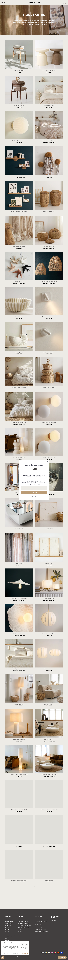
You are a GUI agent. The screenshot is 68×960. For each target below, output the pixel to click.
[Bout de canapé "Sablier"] (19, 442)
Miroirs (7, 929)
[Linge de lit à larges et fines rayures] (49, 125)
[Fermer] (47, 461)
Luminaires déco (9, 921)
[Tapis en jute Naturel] (49, 723)
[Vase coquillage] (19, 336)
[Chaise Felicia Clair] (19, 54)
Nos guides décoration (40, 929)
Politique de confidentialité (41, 931)
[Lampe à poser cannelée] (19, 723)
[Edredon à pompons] (49, 90)
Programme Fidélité (23, 919)
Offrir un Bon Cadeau (23, 921)
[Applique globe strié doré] (49, 442)
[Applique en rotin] (49, 864)
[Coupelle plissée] (19, 301)
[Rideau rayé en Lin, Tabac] (19, 230)
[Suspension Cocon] (49, 653)
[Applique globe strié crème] (49, 406)
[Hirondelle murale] (19, 266)
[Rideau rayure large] (19, 547)
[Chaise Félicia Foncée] (19, 90)
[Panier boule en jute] (49, 230)
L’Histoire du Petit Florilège (41, 919)
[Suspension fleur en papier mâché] (19, 582)
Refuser (6, 953)
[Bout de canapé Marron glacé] (49, 54)
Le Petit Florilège (14, 956)
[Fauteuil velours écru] (49, 688)
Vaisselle (7, 931)
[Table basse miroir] (19, 512)
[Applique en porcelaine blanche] (49, 794)
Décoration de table (10, 936)
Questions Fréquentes (23, 923)
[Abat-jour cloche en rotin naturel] (49, 266)
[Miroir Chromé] (19, 477)
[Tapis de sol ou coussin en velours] (19, 864)
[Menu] (2, 2)
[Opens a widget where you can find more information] (62, 957)
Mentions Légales (39, 924)
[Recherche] (62, 2)
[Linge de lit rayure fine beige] (19, 406)
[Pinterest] (35, 496)
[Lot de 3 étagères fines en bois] (19, 195)
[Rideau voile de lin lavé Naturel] (19, 794)
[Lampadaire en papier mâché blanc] (19, 759)
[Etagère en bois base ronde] (19, 160)
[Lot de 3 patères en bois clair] (49, 160)
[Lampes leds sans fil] (49, 582)
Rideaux (7, 927)
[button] (2, 957)
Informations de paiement (24, 925)
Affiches (7, 934)
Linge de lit (8, 925)
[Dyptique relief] (49, 547)
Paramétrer (15, 953)
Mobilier (7, 919)
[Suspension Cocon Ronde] (49, 618)
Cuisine (7, 940)
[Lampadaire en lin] (19, 829)
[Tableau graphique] (49, 512)
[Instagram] (32, 496)
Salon (6, 938)
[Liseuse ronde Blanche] (49, 336)
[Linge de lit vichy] (19, 653)
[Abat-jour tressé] (49, 829)
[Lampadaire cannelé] (19, 688)
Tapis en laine (8, 923)
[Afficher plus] (34, 887)
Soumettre (34, 492)
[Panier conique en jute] (49, 195)
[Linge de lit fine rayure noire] (19, 371)
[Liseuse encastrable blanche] (49, 301)
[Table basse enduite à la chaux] (49, 759)
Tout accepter (24, 953)
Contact (20, 931)
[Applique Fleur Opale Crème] (19, 125)
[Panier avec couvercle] (49, 371)
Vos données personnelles (41, 927)
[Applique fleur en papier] (19, 618)
